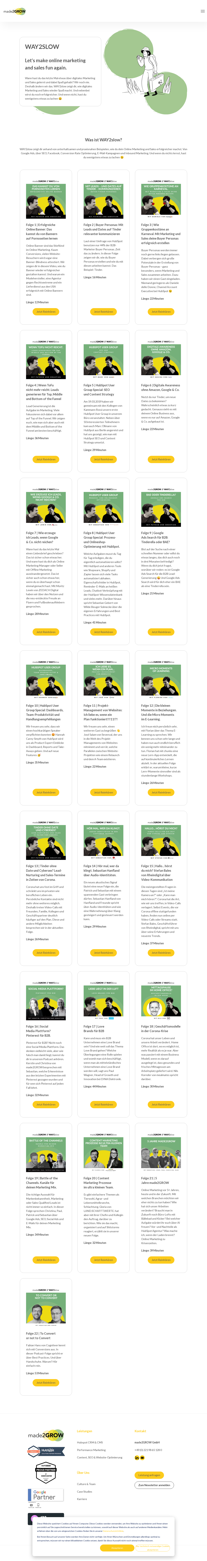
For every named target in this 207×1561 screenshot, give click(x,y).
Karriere (82, 1499)
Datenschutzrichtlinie (113, 1531)
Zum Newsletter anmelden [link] (154, 1485)
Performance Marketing (91, 1450)
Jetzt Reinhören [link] (45, 311)
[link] (14, 10)
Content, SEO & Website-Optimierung (99, 1457)
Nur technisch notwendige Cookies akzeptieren (152, 1548)
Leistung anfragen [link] (149, 1475)
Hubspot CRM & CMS (90, 1442)
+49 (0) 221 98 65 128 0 (148, 1450)
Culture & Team (86, 1484)
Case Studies (84, 1491)
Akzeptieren (117, 1548)
